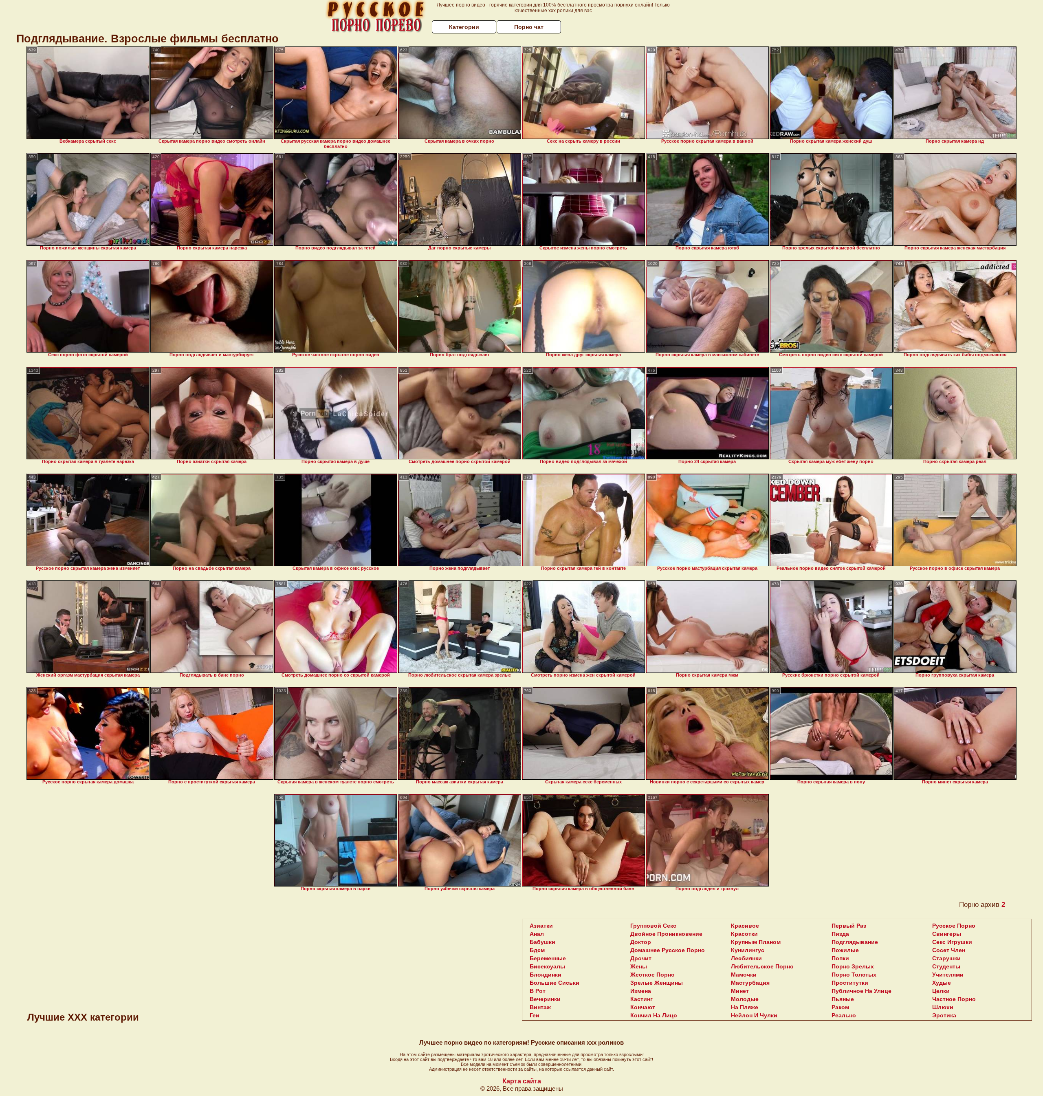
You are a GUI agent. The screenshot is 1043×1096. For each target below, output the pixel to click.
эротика (944, 1015)
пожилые (845, 950)
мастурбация (750, 982)
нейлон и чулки (754, 1015)
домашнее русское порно (667, 950)
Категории (464, 27)
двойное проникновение (666, 934)
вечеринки (545, 999)
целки (941, 991)
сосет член (948, 950)
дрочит (640, 958)
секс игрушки (952, 942)
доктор (640, 942)
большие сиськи (554, 982)
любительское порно (762, 966)
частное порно (954, 999)
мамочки (744, 974)
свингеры (946, 934)
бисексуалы (547, 966)
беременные (548, 958)
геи (534, 1015)
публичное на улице (861, 991)
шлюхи (942, 1007)
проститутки (850, 982)
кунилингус (747, 950)
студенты (946, 966)
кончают (642, 1007)
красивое (745, 925)
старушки (946, 958)
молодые (745, 999)
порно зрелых (853, 966)
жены (638, 966)
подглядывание (855, 942)
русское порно (953, 925)
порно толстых (854, 974)
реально (844, 1015)
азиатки (541, 925)
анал (537, 934)
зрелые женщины (656, 982)
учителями (948, 974)
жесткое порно (652, 974)
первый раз (849, 925)
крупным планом (756, 942)
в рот (538, 991)
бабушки (542, 942)
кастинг (641, 999)
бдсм (537, 950)
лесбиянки (746, 958)
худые (941, 982)
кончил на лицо (653, 1015)
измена (640, 991)
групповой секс (653, 925)
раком (840, 1007)
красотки (744, 934)
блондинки (545, 974)
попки (840, 958)
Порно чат (529, 27)
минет (740, 991)
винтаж (540, 1007)
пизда (840, 934)
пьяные (843, 999)
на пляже (744, 1007)
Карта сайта (521, 1081)
